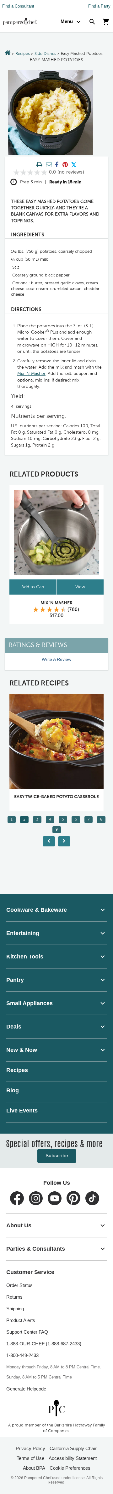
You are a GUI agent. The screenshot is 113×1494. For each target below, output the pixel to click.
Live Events (22, 1110)
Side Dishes (45, 54)
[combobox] (56, 910)
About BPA (34, 1468)
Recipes (22, 54)
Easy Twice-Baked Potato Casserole (42, 797)
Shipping (15, 1308)
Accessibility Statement (73, 1458)
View (80, 587)
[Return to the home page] (8, 53)
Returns (14, 1297)
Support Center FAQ (27, 1332)
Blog (12, 1090)
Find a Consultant (18, 6)
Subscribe (56, 1156)
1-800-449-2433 (22, 1355)
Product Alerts (20, 1320)
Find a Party (99, 6)
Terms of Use (30, 1458)
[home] (56, 1408)
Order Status (19, 1285)
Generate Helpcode (26, 1388)
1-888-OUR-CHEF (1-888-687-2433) (43, 1343)
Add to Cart (33, 587)
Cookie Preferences (70, 1468)
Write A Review (56, 659)
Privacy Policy (30, 1448)
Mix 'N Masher (56, 603)
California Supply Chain (73, 1448)
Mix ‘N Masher (31, 373)
